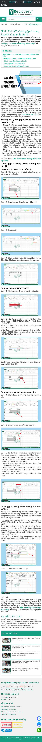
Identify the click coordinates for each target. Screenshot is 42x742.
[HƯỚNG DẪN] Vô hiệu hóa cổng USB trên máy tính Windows (19, 623)
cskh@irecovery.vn (10, 688)
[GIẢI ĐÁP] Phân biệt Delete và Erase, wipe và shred (16, 625)
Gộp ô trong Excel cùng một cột (15, 61)
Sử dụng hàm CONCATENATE (14, 63)
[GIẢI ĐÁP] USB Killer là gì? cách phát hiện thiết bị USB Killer (19, 619)
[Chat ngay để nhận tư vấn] (39, 718)
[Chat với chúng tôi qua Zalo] (39, 724)
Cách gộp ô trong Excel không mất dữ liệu (19, 58)
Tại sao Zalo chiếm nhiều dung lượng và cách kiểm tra (17, 627)
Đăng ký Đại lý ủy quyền (9, 714)
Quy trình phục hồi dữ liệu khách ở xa (12, 711)
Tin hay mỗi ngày (15, 24)
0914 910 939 (28, 2)
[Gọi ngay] (39, 730)
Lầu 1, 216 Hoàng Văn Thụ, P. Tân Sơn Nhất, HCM (19, 690)
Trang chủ (4, 24)
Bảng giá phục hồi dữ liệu (9, 709)
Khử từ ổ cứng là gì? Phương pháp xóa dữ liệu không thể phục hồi (21, 621)
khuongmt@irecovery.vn (24, 688)
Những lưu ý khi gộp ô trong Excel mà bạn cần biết (21, 55)
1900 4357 (12, 2)
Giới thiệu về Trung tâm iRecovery (11, 706)
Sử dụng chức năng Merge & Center (16, 66)
